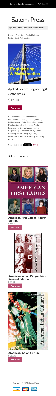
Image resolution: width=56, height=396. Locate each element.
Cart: (45, 4)
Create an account (26, 4)
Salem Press (28, 19)
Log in (12, 4)
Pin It (35, 145)
